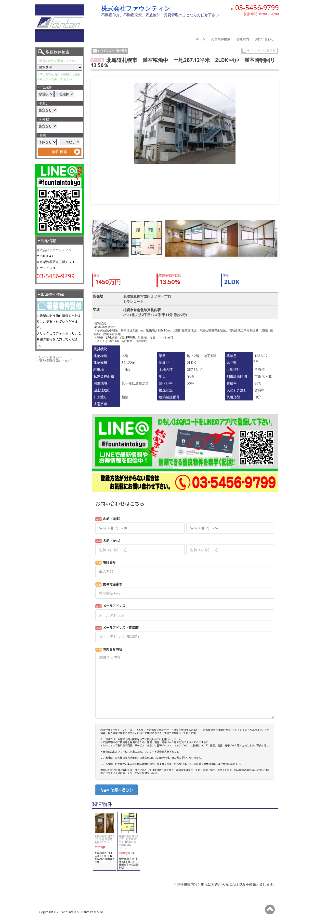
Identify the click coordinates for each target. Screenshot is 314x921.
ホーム (200, 39)
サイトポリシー (51, 357)
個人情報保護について (56, 360)
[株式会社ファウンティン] (59, 40)
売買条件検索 (220, 39)
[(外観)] (185, 123)
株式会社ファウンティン (135, 8)
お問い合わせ (264, 39)
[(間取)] (147, 238)
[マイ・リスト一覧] (110, 51)
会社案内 (242, 39)
